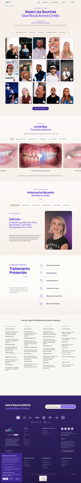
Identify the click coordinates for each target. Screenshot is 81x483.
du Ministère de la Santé (40, 474)
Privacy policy (73, 474)
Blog (24, 438)
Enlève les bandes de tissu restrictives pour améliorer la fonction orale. (49, 367)
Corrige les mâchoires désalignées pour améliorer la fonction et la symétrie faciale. (49, 333)
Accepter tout (5, 479)
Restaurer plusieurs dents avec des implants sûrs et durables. (31, 350)
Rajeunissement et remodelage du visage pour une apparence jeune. (12, 369)
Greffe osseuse (32, 32)
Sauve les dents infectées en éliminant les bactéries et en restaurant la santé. (49, 350)
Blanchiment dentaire (32, 139)
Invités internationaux (45, 432)
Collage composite (25, 205)
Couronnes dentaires (52, 139)
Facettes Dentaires (63, 139)
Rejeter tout (11, 479)
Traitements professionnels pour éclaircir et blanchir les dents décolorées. (11, 348)
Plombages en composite (52, 32)
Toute (12, 32)
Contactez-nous (26, 445)
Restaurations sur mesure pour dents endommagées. (68, 351)
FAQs (24, 436)
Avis (24, 432)
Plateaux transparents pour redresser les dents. (68, 365)
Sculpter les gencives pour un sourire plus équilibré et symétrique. (11, 361)
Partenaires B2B (26, 434)
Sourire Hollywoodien (15, 205)
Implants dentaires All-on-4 (21, 32)
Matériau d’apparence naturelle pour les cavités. (68, 339)
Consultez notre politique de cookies (8, 472)
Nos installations (26, 443)
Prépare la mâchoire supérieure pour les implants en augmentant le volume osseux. (31, 365)
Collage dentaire (41, 32)
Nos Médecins (26, 430)
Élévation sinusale (45, 467)
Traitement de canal (64, 462)
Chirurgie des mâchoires (65, 460)
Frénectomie (63, 466)
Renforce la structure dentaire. (68, 356)
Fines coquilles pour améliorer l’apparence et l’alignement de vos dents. (11, 341)
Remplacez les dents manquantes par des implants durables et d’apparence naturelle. (30, 334)
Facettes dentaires (35, 205)
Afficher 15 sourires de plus (40, 108)
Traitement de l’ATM (64, 464)
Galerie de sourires (27, 439)
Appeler (16, 434)
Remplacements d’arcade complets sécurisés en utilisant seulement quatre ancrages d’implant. (31, 343)
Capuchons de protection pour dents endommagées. (68, 333)
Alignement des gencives (21, 139)
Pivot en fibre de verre (27, 466)
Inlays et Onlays (26, 464)
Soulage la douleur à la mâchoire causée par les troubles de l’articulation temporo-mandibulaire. (50, 358)
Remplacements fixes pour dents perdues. (67, 345)
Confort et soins (44, 434)
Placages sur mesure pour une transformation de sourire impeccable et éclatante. (11, 333)
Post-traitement (45, 430)
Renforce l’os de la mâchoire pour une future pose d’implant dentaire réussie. (30, 358)
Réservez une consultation (68, 406)
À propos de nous (26, 441)
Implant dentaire (45, 460)
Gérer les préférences (18, 479)
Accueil (38, 2)
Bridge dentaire (62, 32)
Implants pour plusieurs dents (47, 462)
